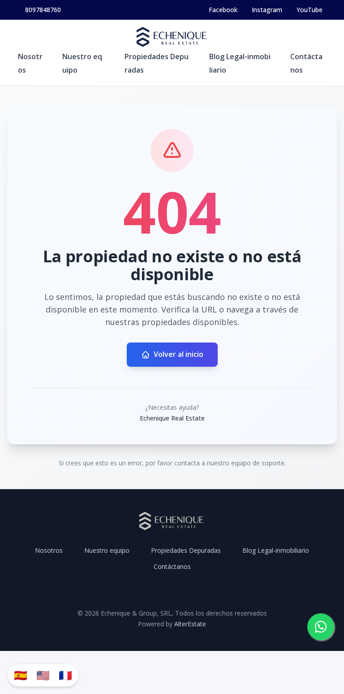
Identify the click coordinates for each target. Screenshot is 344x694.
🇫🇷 (65, 675)
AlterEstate (190, 624)
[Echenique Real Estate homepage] (172, 37)
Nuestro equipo (106, 550)
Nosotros (49, 550)
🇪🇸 (20, 675)
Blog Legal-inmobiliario (275, 550)
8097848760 (43, 9)
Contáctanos (172, 566)
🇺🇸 (43, 675)
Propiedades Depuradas (186, 550)
